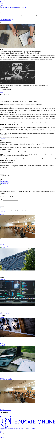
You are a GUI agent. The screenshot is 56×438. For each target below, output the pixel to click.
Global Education (2, 379)
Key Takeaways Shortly (3, 18)
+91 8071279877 (8, 434)
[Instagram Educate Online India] (4, 428)
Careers (1, 4)
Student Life (10, 379)
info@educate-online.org (3, 434)
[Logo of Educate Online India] (28, 422)
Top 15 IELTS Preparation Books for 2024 (5, 378)
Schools (1, 1)
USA (7, 246)
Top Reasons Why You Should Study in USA (5, 344)
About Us (1, 3)
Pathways (1, 5)
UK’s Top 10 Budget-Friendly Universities (5, 410)
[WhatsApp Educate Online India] (30, 428)
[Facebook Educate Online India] (21, 428)
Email (1, 199)
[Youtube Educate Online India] (13, 428)
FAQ (1, 21)
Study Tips (5, 246)
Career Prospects (2, 246)
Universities (1, 2)
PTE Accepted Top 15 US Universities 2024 (5, 278)
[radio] (29, 170)
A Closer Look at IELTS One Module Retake (5, 20)
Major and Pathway (7, 379)
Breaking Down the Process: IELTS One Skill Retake (6, 19)
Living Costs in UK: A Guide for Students (5, 313)
